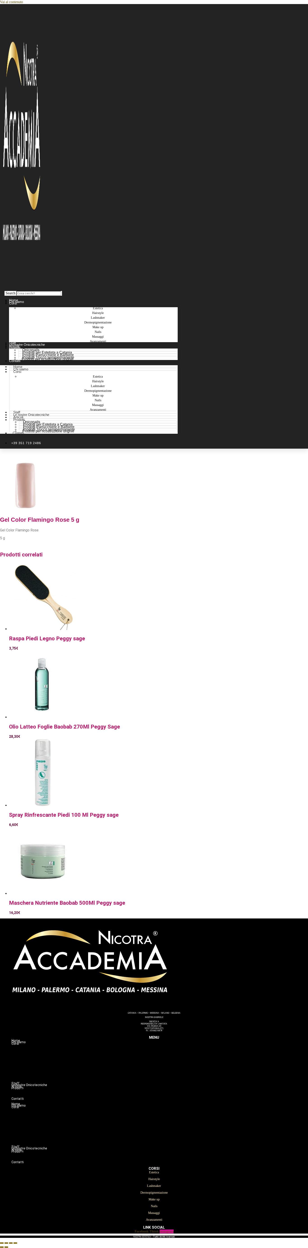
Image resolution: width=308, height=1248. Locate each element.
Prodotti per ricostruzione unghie (48, 359)
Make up (163, 1067)
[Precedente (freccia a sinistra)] (2, 1247)
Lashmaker (163, 1058)
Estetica (163, 1048)
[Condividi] (11, 1243)
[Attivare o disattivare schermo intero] (6, 1243)
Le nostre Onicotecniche (31, 415)
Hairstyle (163, 1053)
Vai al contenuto (11, 2)
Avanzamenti (98, 341)
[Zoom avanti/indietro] (2, 1243)
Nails (163, 1072)
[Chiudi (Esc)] (15, 1243)
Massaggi (163, 1077)
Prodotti (14, 348)
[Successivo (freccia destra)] (6, 1247)
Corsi (13, 303)
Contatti (14, 361)
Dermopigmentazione (163, 1062)
